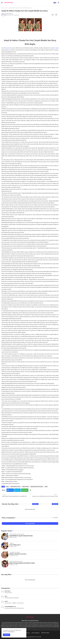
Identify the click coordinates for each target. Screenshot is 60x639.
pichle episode (6, 48)
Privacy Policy (26, 632)
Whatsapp (25, 490)
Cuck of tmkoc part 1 (15, 545)
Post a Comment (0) (30, 523)
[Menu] (2, 2)
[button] (54, 2)
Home (2, 8)
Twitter (18, 490)
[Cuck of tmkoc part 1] (4, 545)
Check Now (10, 631)
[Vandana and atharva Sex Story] (4, 554)
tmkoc (6, 8)
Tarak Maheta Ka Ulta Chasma (36, 486)
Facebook (11, 490)
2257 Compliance (35, 632)
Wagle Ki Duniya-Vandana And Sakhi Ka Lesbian (22, 563)
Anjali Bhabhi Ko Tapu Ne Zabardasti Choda (21, 536)
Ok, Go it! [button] (6, 634)
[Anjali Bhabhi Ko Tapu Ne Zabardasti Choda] (4, 536)
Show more (35, 504)
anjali (7, 486)
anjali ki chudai (25, 486)
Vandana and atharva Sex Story (17, 554)
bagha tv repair (55, 48)
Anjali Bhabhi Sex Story (15, 486)
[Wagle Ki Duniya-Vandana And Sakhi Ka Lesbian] (4, 564)
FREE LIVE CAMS (45, 632)
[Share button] (30, 490)
